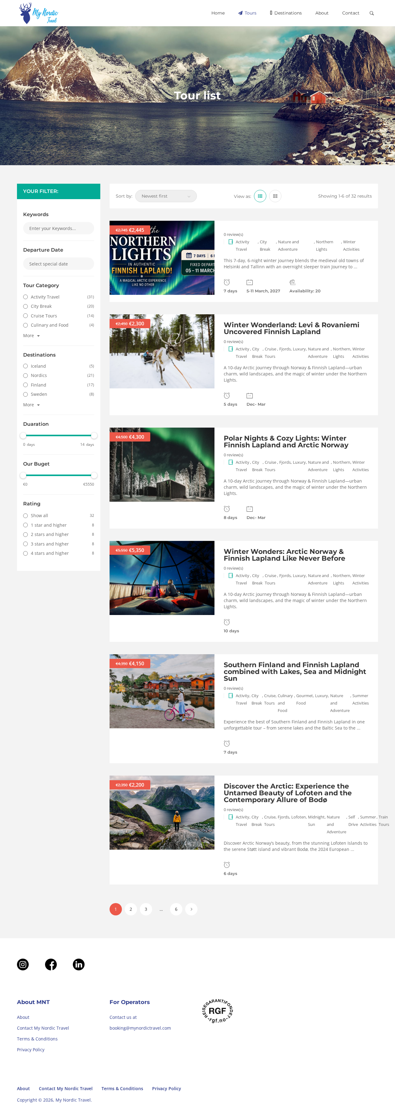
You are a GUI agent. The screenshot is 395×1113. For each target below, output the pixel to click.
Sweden (39, 394)
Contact (351, 13)
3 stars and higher (50, 544)
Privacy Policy (30, 1049)
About (322, 13)
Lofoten (298, 817)
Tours (249, 13)
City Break (41, 306)
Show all (39, 515)
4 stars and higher (50, 553)
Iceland (38, 366)
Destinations (287, 13)
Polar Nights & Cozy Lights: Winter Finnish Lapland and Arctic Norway (286, 441)
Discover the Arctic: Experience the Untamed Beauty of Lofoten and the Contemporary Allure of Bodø (288, 793)
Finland (38, 385)
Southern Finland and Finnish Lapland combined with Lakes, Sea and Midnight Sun (295, 672)
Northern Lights (324, 245)
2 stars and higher (50, 534)
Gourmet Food (304, 699)
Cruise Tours (44, 316)
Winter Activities (351, 245)
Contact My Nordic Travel (43, 1028)
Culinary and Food (50, 325)
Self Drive (353, 820)
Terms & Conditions (37, 1039)
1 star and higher (49, 525)
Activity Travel (45, 297)
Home (218, 13)
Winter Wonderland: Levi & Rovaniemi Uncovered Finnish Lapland (292, 328)
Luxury (299, 349)
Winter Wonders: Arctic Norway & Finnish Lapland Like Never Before (284, 555)
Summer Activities (360, 699)
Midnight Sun (316, 820)
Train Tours (384, 820)
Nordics (39, 375)
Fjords (285, 349)
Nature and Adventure (288, 245)
